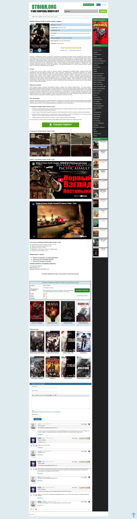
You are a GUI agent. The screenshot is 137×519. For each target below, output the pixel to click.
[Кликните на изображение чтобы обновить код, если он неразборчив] (46, 411)
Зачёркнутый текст (38, 395)
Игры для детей (97, 75)
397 (33, 445)
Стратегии (96, 118)
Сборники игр (97, 112)
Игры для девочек (98, 73)
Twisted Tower (103, 200)
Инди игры (96, 93)
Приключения (97, 108)
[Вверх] (133, 514)
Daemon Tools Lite (41, 471)
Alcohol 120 (49, 471)
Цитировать (40, 434)
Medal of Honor (68, 378)
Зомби (95, 71)
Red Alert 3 (52, 378)
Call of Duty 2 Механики (37, 378)
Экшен (73, 33)
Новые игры (97, 48)
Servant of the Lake (103, 219)
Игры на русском (79, 33)
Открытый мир (97, 99)
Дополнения (96, 67)
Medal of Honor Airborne (53, 352)
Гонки (95, 56)
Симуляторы (96, 114)
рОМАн (39, 477)
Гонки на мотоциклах (99, 61)
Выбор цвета (48, 395)
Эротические (97, 133)
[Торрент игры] (45, 14)
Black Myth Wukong (68, 322)
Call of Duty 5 (83, 352)
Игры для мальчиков (99, 78)
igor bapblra (40, 451)
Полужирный (33, 395)
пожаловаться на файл (82, 295)
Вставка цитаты (52, 395)
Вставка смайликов (46, 395)
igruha (43, 438)
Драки (95, 69)
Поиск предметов (98, 106)
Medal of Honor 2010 (68, 352)
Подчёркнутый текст (36, 395)
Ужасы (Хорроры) (98, 123)
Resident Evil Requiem (83, 322)
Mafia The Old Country (52, 322)
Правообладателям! (88, 4)
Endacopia (103, 248)
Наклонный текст (34, 395)
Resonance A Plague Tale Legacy (103, 240)
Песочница (96, 101)
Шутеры (59, 33)
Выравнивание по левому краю (40, 395)
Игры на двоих (97, 82)
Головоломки (97, 54)
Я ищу (95, 135)
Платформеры (97, 103)
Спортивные (96, 116)
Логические (96, 97)
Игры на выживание (99, 80)
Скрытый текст (50, 395)
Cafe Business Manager (103, 152)
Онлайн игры (97, 50)
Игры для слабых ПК (99, 86)
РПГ (94, 110)
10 (80, 48)
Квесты (95, 95)
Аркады (95, 52)
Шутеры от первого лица (66, 33)
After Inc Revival (102, 229)
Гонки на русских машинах (98, 64)
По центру (42, 395)
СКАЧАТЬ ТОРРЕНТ (82, 290)
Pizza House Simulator (103, 171)
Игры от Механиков (99, 88)
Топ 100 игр (96, 121)
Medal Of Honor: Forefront (83, 378)
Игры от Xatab (97, 91)
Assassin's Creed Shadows (37, 322)
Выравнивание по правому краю (44, 395)
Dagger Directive (103, 141)
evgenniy (39, 424)
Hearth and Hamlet (103, 180)
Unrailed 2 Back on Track (103, 210)
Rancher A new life (103, 160)
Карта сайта (31, 514)
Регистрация (103, 4)
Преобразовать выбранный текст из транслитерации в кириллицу (54, 395)
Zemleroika (44, 501)
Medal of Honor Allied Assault (37, 352)
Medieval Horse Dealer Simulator (103, 191)
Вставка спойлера (56, 395)
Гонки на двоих (97, 58)
